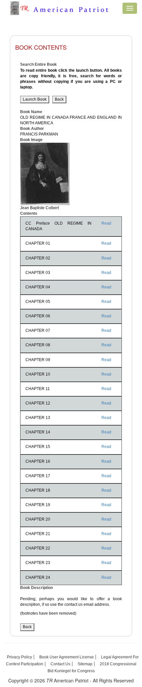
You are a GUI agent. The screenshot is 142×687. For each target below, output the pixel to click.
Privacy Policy (19, 657)
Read (106, 223)
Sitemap (85, 664)
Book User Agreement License (66, 657)
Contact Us (60, 664)
